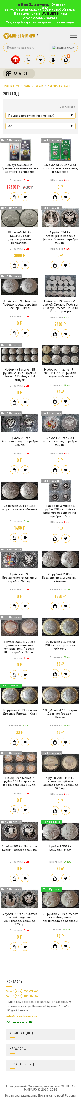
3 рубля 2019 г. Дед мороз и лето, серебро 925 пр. (60, 441)
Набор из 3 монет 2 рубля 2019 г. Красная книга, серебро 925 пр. (19, 781)
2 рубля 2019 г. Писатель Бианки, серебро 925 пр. (20, 848)
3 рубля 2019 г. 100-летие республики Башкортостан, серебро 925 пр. (60, 783)
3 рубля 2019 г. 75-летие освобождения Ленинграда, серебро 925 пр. (19, 919)
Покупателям (21, 1064)
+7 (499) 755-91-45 (24, 991)
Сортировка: (67, 106)
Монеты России (33, 85)
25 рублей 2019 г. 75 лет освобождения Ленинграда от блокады (60, 917)
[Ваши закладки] (40, 59)
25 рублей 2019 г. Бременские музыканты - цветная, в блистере (20, 168)
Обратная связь (16, 1022)
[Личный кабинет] (53, 59)
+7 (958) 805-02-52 (24, 996)
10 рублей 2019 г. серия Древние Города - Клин (20, 711)
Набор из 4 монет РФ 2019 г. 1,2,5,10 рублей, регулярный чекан (60, 373)
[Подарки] (15, 59)
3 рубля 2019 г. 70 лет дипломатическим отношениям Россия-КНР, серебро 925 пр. (19, 647)
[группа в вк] (30, 1022)
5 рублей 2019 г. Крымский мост (60, 848)
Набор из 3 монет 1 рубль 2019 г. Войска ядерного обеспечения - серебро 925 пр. (60, 511)
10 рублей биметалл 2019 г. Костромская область (60, 645)
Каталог (17, 1048)
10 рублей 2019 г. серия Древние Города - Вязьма (60, 713)
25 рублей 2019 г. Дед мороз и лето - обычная (19, 507)
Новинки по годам (59, 85)
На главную (11, 85)
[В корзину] (14, 196)
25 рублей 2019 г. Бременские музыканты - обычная (60, 577)
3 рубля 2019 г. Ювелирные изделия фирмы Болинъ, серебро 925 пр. (60, 238)
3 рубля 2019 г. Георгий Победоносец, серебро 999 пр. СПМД (19, 304)
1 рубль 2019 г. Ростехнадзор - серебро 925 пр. (20, 441)
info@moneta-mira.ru (21, 1016)
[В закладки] (25, 196)
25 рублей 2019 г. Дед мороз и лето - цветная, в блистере (60, 168)
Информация (21, 1033)
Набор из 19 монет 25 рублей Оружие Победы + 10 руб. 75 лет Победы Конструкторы (60, 306)
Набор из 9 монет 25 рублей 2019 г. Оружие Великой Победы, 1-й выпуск (19, 375)
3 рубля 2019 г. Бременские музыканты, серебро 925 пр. (19, 577)
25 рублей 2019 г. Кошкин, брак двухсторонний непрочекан (19, 238)
